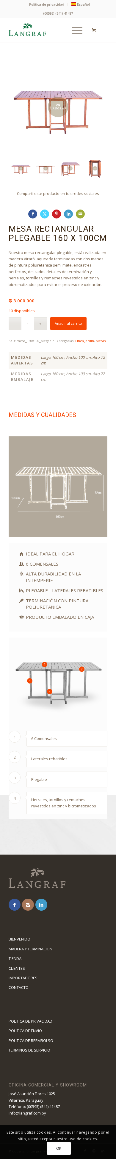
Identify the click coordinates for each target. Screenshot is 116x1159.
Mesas (101, 340)
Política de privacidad (46, 4)
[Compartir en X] (44, 214)
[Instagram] (28, 905)
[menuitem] (47, 4)
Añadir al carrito (68, 323)
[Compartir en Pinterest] (56, 214)
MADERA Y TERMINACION (30, 949)
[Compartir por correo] (80, 214)
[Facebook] (15, 905)
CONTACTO (19, 987)
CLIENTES (17, 968)
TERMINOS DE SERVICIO (29, 1050)
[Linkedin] (41, 905)
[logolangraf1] (48, 30)
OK (59, 1148)
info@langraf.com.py (27, 1113)
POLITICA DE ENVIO (25, 1030)
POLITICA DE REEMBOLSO (31, 1040)
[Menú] (74, 30)
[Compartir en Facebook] (32, 214)
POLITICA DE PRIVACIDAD (30, 1021)
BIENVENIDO (19, 939)
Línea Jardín (84, 340)
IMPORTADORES (23, 978)
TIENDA (15, 958)
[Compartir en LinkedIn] (68, 214)
